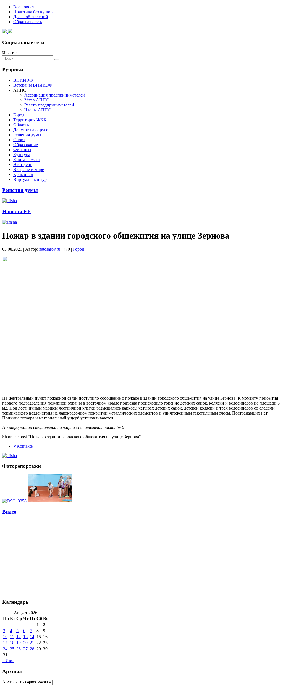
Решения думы (27, 134)
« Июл (8, 660)
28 (32, 648)
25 (12, 648)
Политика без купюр (33, 11)
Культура (21, 154)
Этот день (22, 164)
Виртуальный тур (30, 179)
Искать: (9, 52)
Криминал (23, 174)
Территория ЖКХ (30, 119)
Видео (9, 512)
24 (5, 648)
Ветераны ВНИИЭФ (33, 85)
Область (21, 124)
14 (32, 636)
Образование (25, 144)
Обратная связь (27, 21)
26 (18, 648)
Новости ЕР (16, 211)
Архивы (10, 682)
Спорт (19, 139)
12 (18, 636)
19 (18, 642)
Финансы (22, 149)
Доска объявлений (30, 16)
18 (12, 642)
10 (5, 636)
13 (25, 636)
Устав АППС (36, 100)
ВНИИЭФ (23, 80)
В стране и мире (28, 169)
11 (12, 636)
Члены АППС (37, 110)
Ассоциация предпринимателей (54, 95)
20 (25, 642)
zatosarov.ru (49, 249)
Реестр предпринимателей (49, 105)
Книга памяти (26, 159)
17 (5, 642)
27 (25, 648)
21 (32, 642)
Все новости (25, 6)
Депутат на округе (30, 129)
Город (18, 115)
